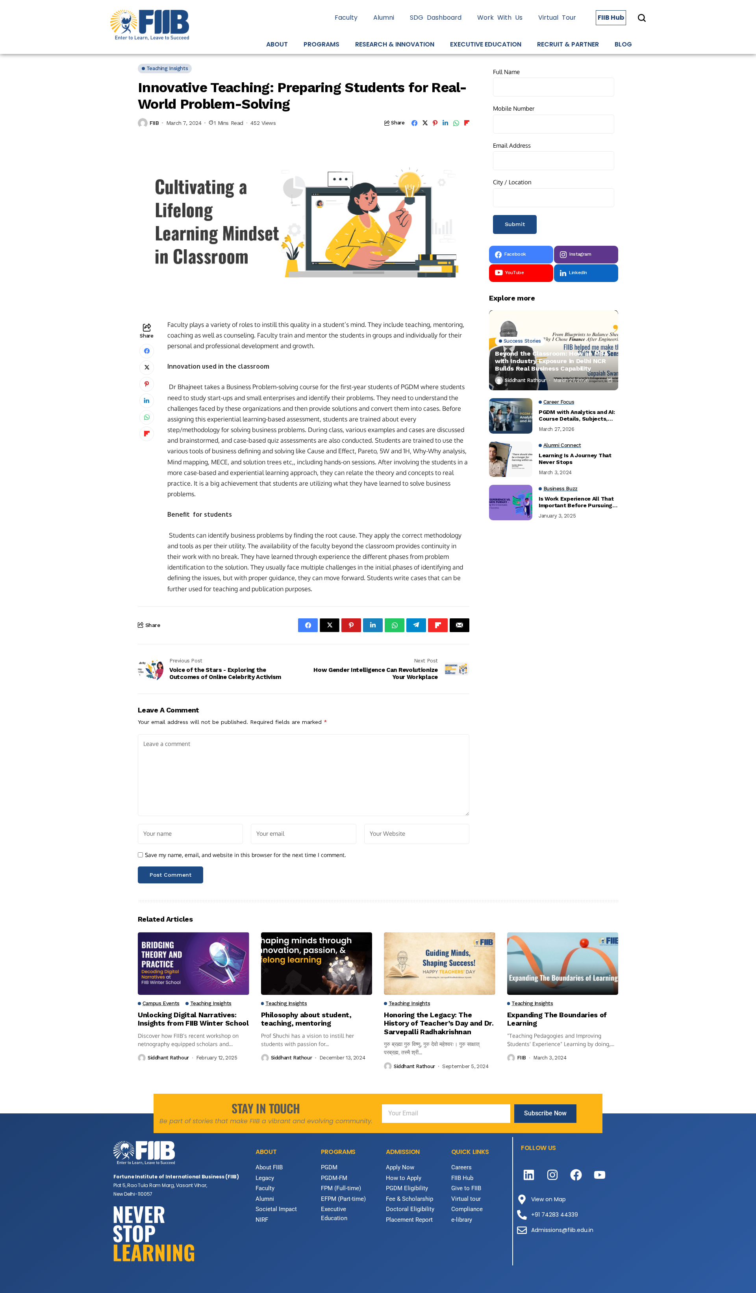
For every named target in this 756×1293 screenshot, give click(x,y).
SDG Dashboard (435, 17)
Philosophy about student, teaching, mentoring (306, 1019)
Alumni (383, 17)
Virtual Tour (557, 17)
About (277, 44)
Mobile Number (513, 109)
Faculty (346, 17)
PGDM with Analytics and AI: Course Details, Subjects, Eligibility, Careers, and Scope (577, 416)
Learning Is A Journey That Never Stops (575, 459)
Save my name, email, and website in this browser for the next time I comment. (245, 855)
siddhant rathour (525, 380)
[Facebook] (576, 1175)
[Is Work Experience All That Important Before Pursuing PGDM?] (510, 502)
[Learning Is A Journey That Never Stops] (510, 459)
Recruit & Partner (568, 44)
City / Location (512, 182)
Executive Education (485, 44)
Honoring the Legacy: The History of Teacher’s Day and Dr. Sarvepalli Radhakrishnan (438, 1023)
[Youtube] (599, 1175)
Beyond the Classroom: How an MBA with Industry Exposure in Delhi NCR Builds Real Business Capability (551, 361)
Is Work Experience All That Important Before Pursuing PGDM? (576, 502)
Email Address (512, 145)
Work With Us (500, 17)
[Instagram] (552, 1175)
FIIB (154, 123)
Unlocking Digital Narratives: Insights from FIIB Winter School (193, 1019)
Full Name (506, 72)
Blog (623, 44)
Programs (321, 44)
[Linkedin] (529, 1175)
